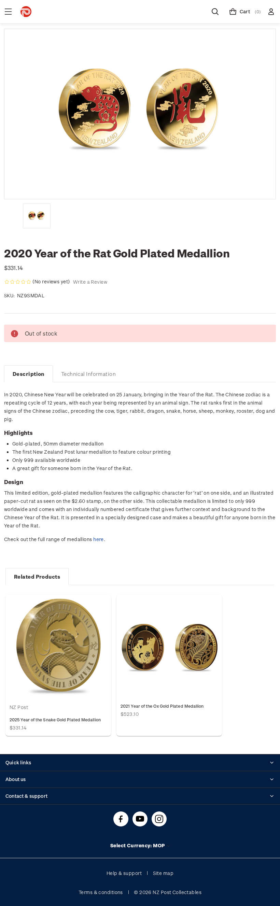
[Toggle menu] (8, 11)
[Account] (271, 11)
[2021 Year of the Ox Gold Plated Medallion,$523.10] (169, 647)
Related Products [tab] (37, 577)
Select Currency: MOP (138, 845)
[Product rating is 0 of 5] (17, 282)
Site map (163, 873)
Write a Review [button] (90, 282)
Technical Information (88, 374)
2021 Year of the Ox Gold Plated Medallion (162, 706)
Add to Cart (58, 647)
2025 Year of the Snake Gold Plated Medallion (55, 719)
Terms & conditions (101, 892)
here (98, 539)
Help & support (124, 873)
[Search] (215, 11)
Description (28, 374)
